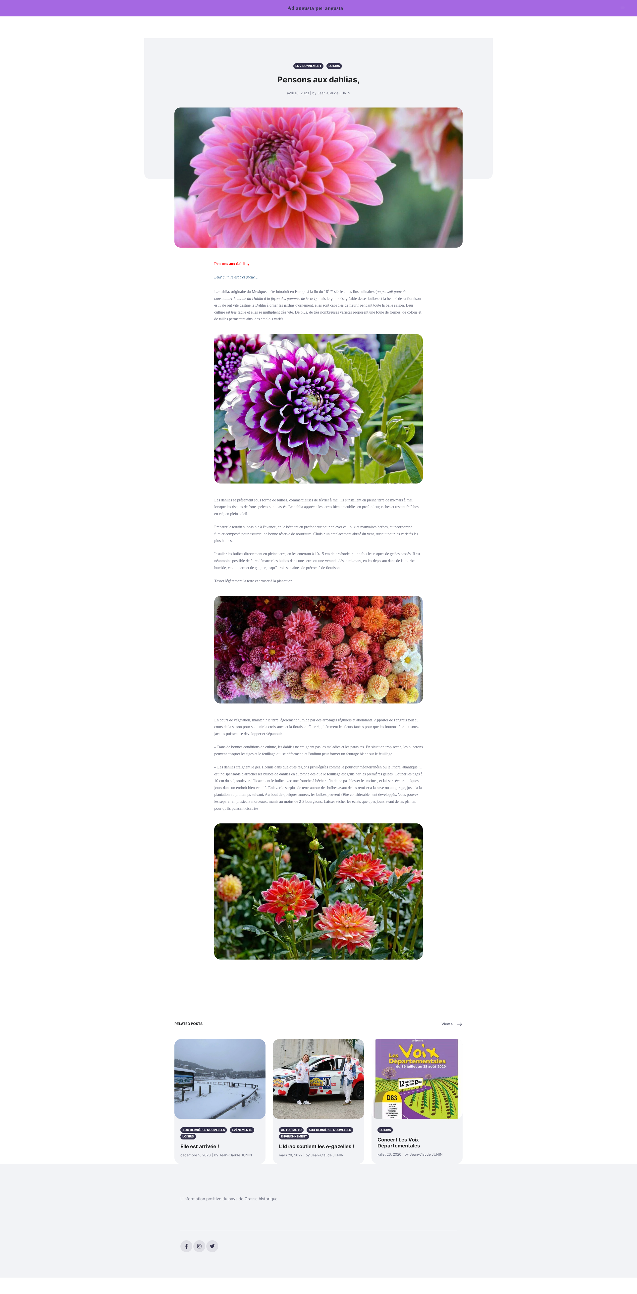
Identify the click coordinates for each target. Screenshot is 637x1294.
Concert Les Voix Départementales (398, 1143)
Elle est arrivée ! (199, 1146)
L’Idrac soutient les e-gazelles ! (316, 1146)
